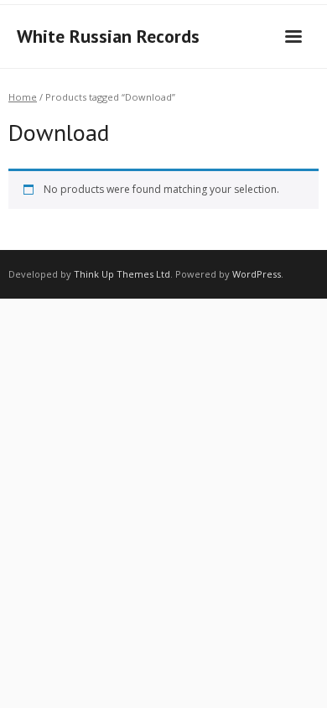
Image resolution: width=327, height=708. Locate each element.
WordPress (256, 274)
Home (22, 97)
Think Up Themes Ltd (122, 274)
